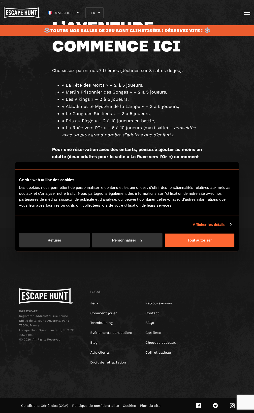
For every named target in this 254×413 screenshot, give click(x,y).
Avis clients (100, 352)
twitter (215, 405)
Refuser (54, 240)
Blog (93, 342)
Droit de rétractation (108, 362)
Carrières (153, 333)
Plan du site (150, 406)
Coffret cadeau (158, 352)
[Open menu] (247, 13)
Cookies (129, 406)
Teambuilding (101, 323)
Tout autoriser (200, 240)
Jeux (94, 303)
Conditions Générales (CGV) (44, 406)
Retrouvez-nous (158, 303)
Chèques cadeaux (160, 342)
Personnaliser (124, 240)
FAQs (149, 323)
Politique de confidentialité (95, 406)
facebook (198, 405)
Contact (152, 313)
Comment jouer (103, 313)
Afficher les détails (209, 224)
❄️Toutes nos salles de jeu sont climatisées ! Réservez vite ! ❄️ (127, 30)
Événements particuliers (111, 333)
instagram (232, 405)
